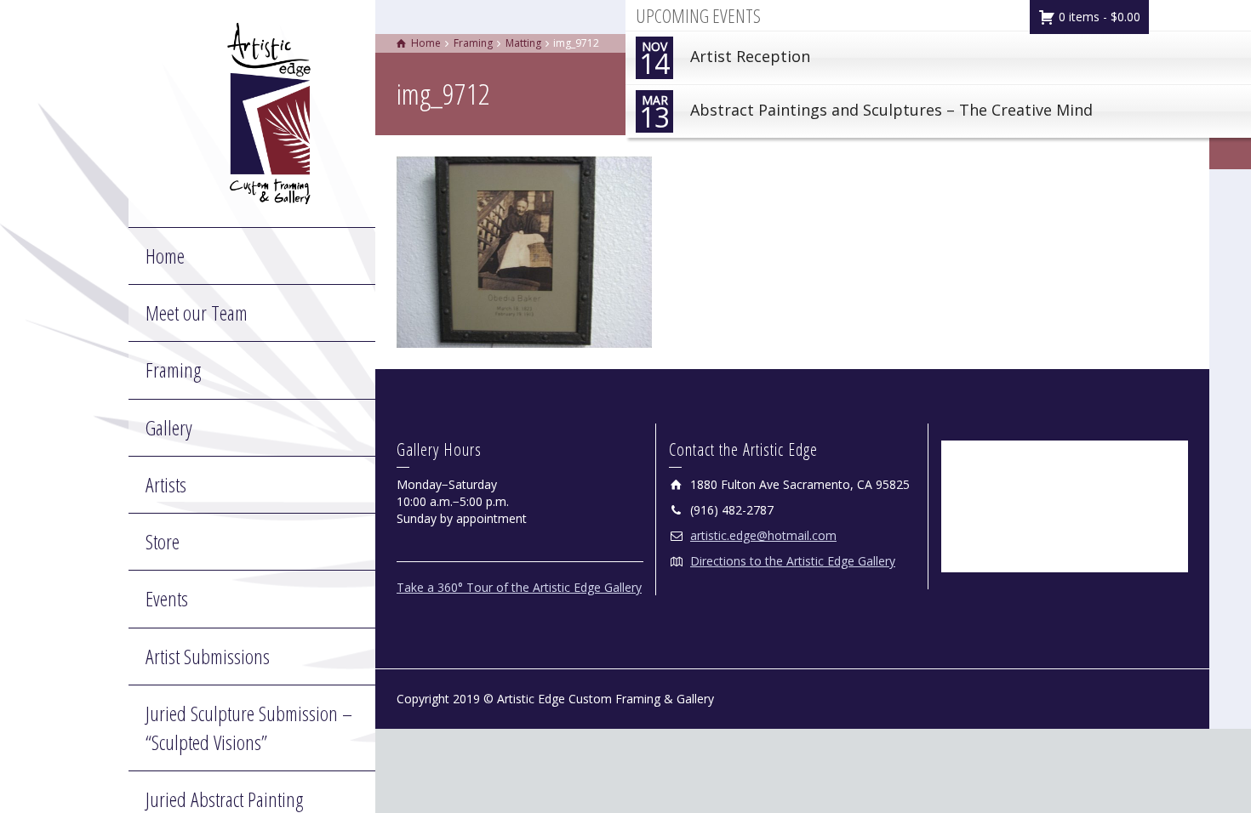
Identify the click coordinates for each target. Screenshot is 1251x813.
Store (163, 541)
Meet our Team (197, 312)
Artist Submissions (208, 656)
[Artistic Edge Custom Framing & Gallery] (269, 112)
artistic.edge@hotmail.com (763, 535)
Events (167, 598)
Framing (173, 369)
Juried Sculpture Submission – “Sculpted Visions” (249, 727)
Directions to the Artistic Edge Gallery (792, 561)
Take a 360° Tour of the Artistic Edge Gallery (519, 587)
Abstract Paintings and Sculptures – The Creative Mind (866, 113)
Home (165, 256)
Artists (166, 484)
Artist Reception (724, 60)
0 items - (1097, 17)
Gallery (169, 427)
